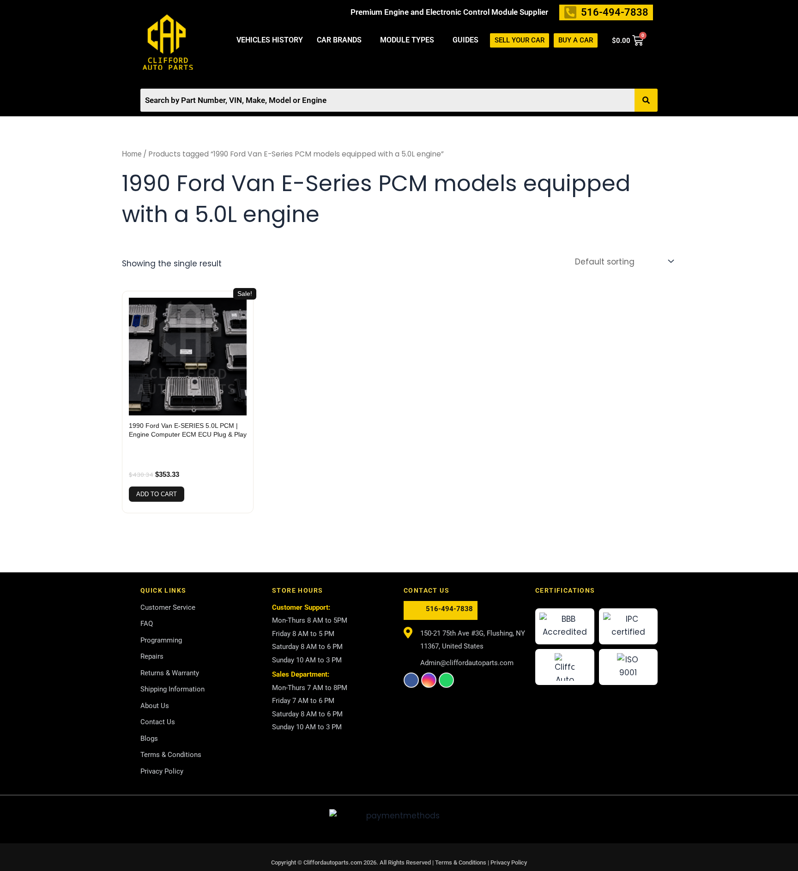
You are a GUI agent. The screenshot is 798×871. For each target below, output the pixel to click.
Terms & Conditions (461, 862)
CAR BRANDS (339, 40)
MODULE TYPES (407, 40)
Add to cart (156, 494)
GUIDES (465, 40)
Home (131, 154)
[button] (341, 40)
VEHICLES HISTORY (269, 40)
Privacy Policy (508, 862)
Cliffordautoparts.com (332, 862)
